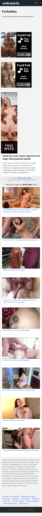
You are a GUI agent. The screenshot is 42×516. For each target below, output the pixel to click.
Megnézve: (27, 180)
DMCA (24, 509)
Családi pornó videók (27, 496)
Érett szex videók (24, 178)
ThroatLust (35, 499)
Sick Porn (6, 501)
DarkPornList (23, 503)
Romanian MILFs (18, 501)
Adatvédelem (31, 509)
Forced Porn (25, 499)
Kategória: (13, 178)
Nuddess (15, 499)
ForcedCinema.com (10, 503)
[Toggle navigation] (36, 3)
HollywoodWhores (32, 501)
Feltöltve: (10, 180)
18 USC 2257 (18, 509)
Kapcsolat (10, 509)
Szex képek (6, 499)
